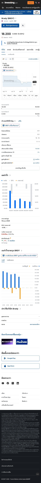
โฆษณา (24, 397)
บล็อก (3, 393)
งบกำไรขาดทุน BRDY (11, 250)
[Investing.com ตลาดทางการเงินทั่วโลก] (11, 3)
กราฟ (9, 50)
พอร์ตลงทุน (5, 401)
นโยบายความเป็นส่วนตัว (7, 466)
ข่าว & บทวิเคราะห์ (19, 50)
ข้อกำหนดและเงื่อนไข (7, 459)
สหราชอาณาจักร (34, 324)
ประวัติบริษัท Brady (10, 309)
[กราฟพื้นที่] (6, 59)
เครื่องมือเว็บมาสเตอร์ (7, 405)
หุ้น (3, 8)
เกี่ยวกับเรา (25, 393)
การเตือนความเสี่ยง (6, 472)
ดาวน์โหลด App (6, 397)
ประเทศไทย (10, 8)
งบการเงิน (30, 50)
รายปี (3, 260)
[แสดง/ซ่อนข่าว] (13, 59)
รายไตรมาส (10, 260)
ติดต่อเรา (24, 401)
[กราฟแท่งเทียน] (3, 59)
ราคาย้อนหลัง (11, 54)
